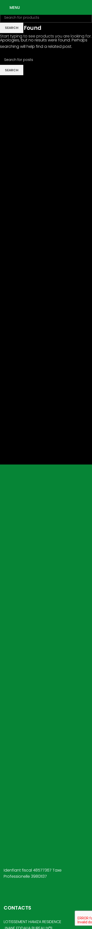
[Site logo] (46, 7)
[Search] (88, 7)
